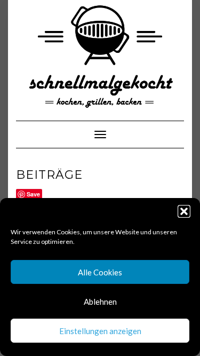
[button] (184, 211)
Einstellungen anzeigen (100, 331)
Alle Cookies (100, 272)
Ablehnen (100, 301)
